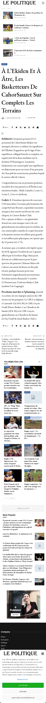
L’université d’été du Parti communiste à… (28, 51)
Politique (4, 643)
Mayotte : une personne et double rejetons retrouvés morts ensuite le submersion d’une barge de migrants (34, 344)
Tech (2, 648)
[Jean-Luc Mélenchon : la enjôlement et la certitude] (39, 536)
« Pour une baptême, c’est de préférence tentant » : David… (25, 39)
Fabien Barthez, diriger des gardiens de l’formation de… (28, 14)
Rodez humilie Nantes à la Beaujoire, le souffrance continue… (28, 26)
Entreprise (5, 640)
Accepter (23, 685)
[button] (43, 654)
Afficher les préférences (23, 698)
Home (3, 637)
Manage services (22, 679)
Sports (4, 64)
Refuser (23, 691)
